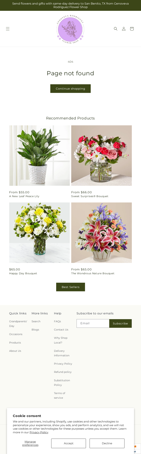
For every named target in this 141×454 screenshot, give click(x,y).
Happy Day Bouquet (23, 273)
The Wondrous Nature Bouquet (92, 273)
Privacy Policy (39, 432)
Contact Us (61, 329)
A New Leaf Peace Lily (24, 196)
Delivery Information (61, 353)
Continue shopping (70, 88)
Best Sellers (70, 287)
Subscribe (120, 323)
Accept (68, 443)
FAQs (57, 321)
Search (36, 321)
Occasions (15, 334)
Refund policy (63, 372)
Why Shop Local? (60, 340)
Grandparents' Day (18, 324)
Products (15, 342)
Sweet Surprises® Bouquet (89, 196)
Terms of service (59, 395)
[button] (8, 29)
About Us (15, 351)
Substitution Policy (62, 383)
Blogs (35, 329)
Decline (107, 443)
